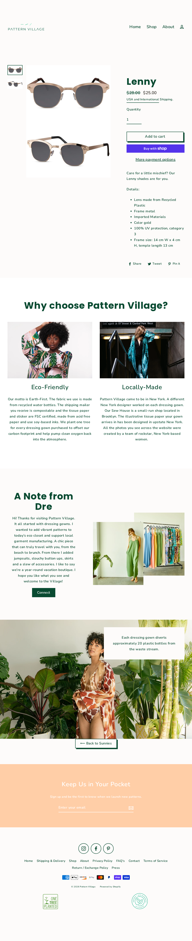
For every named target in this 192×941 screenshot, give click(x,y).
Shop (152, 27)
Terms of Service (155, 861)
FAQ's (120, 861)
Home (135, 27)
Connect (43, 592)
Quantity (134, 109)
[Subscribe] (131, 807)
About (168, 27)
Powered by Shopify (110, 886)
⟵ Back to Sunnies (96, 743)
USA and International (143, 99)
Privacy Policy (102, 861)
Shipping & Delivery (51, 861)
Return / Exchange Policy (90, 868)
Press (116, 868)
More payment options (156, 159)
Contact (134, 861)
